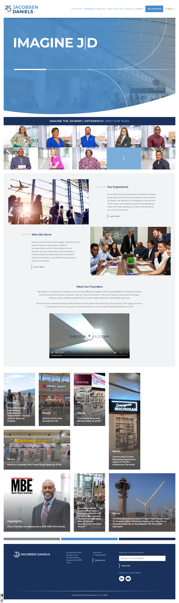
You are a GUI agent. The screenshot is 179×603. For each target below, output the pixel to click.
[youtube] (128, 578)
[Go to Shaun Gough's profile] (124, 158)
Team (110, 9)
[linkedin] (121, 578)
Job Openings (154, 9)
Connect (138, 9)
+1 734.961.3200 (99, 555)
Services (101, 9)
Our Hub (118, 9)
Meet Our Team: (117, 121)
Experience (89, 9)
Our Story (76, 9)
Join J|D (129, 9)
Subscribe (125, 566)
